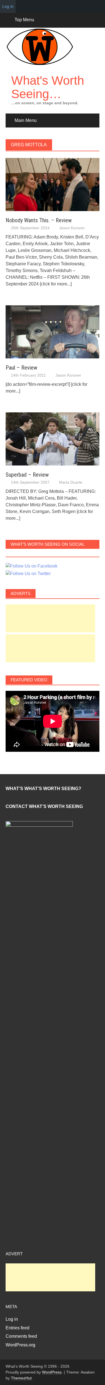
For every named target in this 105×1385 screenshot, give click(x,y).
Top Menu (24, 19)
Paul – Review (21, 367)
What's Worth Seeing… (47, 87)
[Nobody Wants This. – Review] (52, 184)
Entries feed (17, 1327)
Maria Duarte (70, 482)
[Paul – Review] (52, 331)
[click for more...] (56, 284)
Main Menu (26, 120)
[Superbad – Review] (52, 438)
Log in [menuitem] (7, 6)
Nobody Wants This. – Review (39, 220)
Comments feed (21, 1336)
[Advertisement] (50, 618)
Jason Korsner (72, 228)
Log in (12, 1319)
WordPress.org (20, 1345)
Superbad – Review (27, 474)
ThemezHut (21, 1378)
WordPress (52, 1372)
